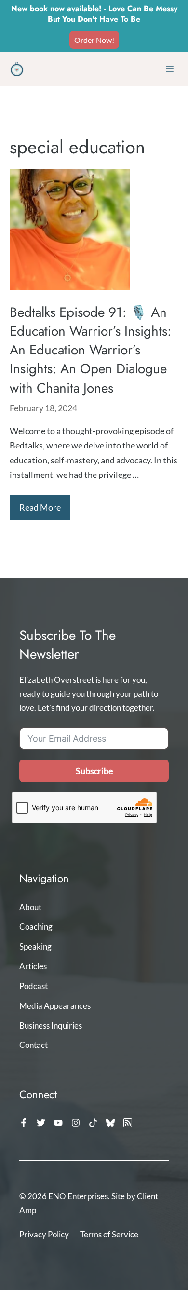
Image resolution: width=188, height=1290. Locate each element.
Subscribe (94, 770)
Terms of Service (109, 1234)
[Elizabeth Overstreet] (17, 69)
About (30, 907)
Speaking (35, 946)
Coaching (36, 927)
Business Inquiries (50, 1025)
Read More (40, 507)
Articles (33, 966)
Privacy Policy (44, 1234)
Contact (33, 1045)
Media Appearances (55, 1006)
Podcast (33, 986)
